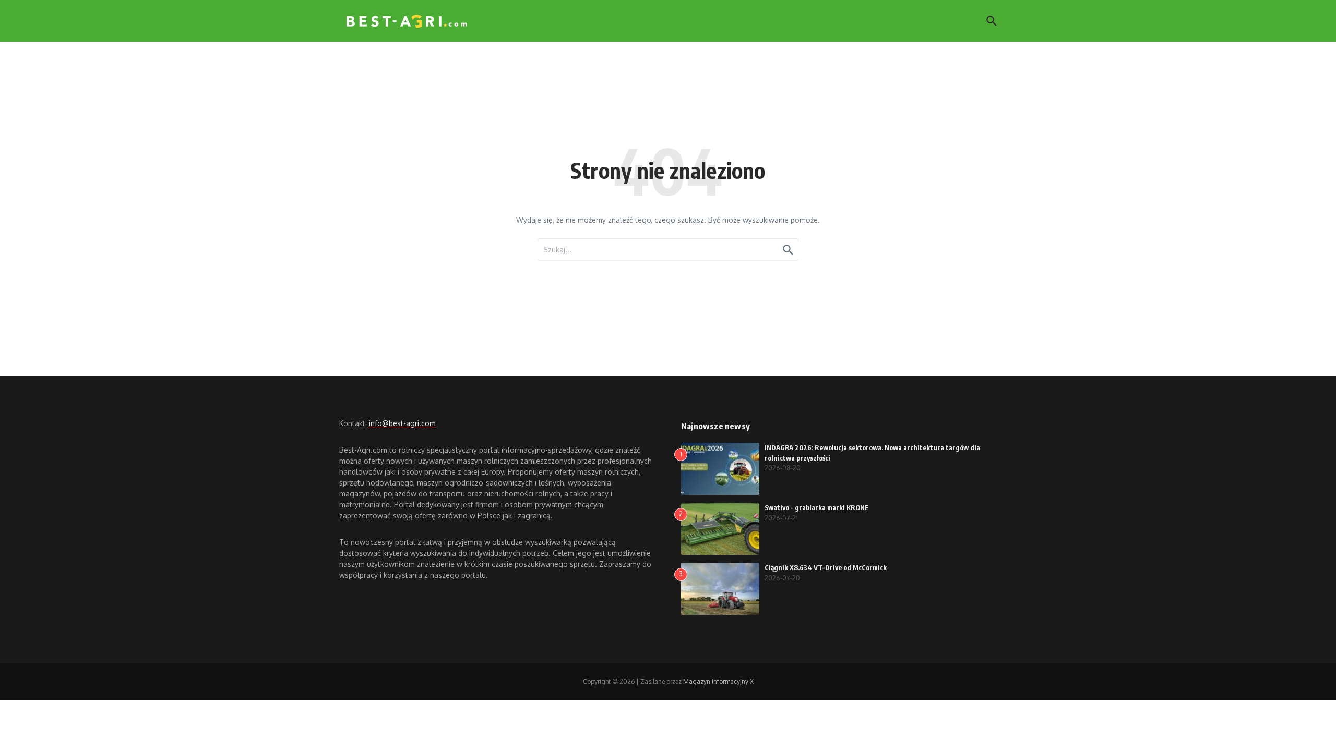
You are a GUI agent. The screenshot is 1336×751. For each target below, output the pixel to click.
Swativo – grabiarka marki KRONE (817, 507)
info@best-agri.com (402, 423)
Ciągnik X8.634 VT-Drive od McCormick (826, 567)
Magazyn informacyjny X (718, 681)
